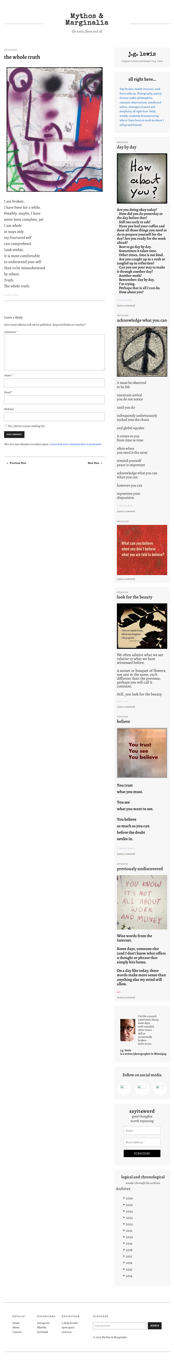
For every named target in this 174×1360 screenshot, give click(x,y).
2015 (129, 1269)
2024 (129, 1211)
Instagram (43, 1323)
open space (68, 1327)
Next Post (93, 463)
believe (123, 721)
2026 (129, 1198)
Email (8, 392)
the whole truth (22, 57)
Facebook (42, 1332)
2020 (129, 1237)
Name (8, 375)
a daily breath (70, 1323)
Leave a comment (126, 305)
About (16, 1327)
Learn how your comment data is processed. (76, 444)
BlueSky (42, 1327)
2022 (129, 1224)
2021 (129, 1230)
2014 (129, 1275)
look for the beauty (134, 597)
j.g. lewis (142, 54)
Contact (17, 1332)
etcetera (67, 1332)
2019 (129, 1243)
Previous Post (18, 463)
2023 (129, 1217)
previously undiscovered (140, 869)
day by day (126, 147)
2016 (129, 1262)
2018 (129, 1249)
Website (9, 409)
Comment (11, 332)
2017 (129, 1256)
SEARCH (154, 1326)
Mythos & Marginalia (87, 20)
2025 (129, 1204)
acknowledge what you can (142, 320)
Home (16, 1323)
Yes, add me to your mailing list (26, 426)
